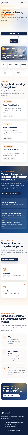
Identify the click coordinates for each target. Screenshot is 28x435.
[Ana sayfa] (4, 2)
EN (22, 2)
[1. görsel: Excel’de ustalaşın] (21, 58)
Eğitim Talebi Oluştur (10, 395)
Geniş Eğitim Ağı (13, 41)
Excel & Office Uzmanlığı (4, 41)
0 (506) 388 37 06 (10, 424)
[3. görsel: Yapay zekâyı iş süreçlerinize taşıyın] (25, 58)
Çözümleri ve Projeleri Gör (10, 193)
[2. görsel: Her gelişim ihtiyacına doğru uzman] (23, 58)
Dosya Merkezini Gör (8, 259)
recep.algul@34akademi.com (14, 422)
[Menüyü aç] (25, 2)
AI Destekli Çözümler (21, 41)
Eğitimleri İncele (13, 33)
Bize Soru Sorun (13, 36)
